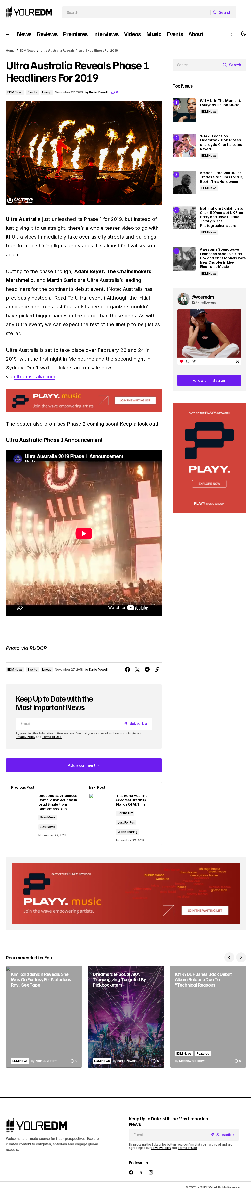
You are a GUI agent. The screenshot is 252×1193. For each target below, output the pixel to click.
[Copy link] (157, 669)
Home (10, 50)
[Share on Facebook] (127, 669)
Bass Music (48, 817)
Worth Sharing (127, 832)
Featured (203, 1053)
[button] (8, 34)
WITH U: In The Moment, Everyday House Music (220, 102)
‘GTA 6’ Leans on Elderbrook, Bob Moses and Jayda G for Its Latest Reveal (222, 142)
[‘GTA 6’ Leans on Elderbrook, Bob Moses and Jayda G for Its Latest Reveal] (184, 145)
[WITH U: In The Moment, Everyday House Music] (184, 110)
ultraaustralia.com (34, 377)
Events (32, 92)
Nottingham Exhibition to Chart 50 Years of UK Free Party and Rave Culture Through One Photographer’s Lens (221, 217)
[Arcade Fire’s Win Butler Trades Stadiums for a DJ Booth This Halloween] (184, 182)
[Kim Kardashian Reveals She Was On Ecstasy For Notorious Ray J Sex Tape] (44, 1017)
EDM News (27, 50)
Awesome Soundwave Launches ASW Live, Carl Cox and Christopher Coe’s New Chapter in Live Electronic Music (223, 258)
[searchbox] (137, 12)
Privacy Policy (25, 737)
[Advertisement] (209, 458)
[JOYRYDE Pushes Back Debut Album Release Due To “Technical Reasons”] (208, 1017)
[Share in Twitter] (137, 669)
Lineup (47, 92)
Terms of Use (51, 737)
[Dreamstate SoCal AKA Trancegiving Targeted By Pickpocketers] (126, 1017)
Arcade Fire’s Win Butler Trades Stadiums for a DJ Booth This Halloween (221, 177)
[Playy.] (126, 893)
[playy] (84, 400)
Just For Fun (126, 822)
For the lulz (125, 813)
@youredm (203, 296)
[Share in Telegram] (147, 669)
